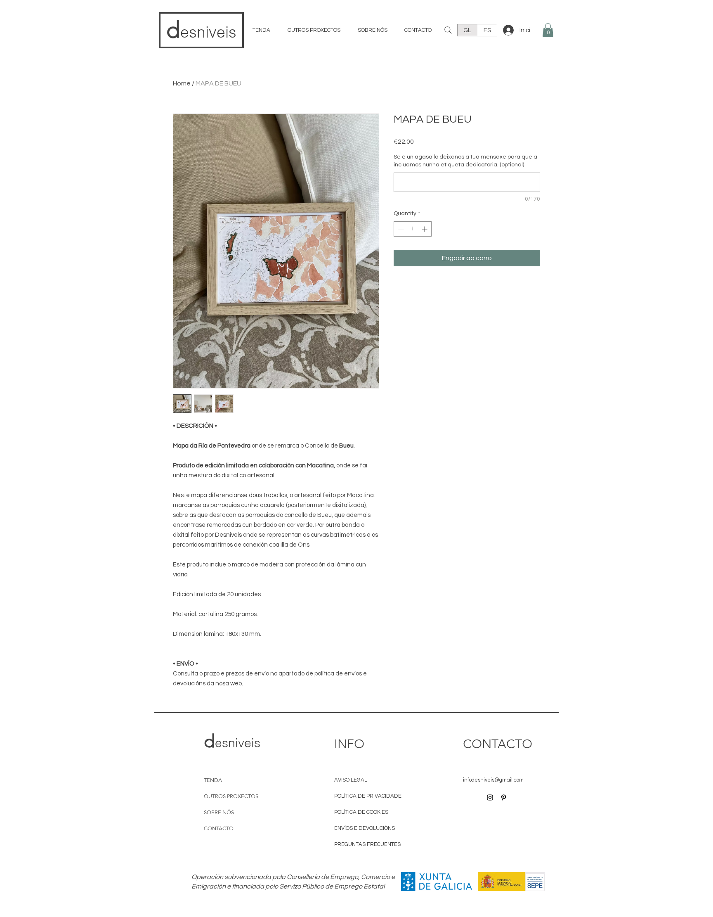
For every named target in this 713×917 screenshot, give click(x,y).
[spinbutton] (412, 229)
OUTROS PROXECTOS (228, 796)
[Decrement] (400, 229)
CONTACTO (219, 828)
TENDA (213, 780)
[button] (548, 30)
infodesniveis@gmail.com (493, 780)
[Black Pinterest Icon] (504, 797)
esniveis (208, 32)
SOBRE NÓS (219, 812)
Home (182, 83)
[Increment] (425, 229)
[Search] (448, 30)
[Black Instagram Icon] (490, 797)
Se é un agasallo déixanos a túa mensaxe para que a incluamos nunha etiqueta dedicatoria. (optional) (465, 161)
